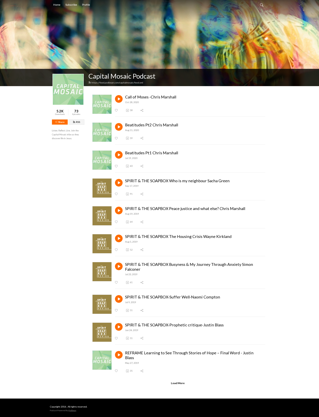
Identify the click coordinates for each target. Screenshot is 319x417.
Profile (86, 4)
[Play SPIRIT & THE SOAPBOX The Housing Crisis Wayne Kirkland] (119, 238)
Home (56, 4)
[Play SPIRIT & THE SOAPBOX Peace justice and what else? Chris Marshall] (119, 210)
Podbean (72, 410)
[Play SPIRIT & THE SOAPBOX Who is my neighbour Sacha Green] (119, 183)
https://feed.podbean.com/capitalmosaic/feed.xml (117, 82)
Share (61, 122)
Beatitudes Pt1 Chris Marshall (151, 152)
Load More (178, 383)
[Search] (262, 4)
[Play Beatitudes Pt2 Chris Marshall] (119, 127)
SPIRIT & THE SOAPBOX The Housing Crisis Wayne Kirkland (178, 236)
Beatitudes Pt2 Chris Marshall (151, 125)
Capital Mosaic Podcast (121, 76)
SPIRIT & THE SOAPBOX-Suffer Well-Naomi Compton (172, 297)
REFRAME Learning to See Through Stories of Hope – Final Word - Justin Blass (189, 355)
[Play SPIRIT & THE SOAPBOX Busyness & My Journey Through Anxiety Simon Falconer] (119, 266)
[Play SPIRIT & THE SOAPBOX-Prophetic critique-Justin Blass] (119, 327)
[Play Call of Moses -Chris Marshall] (119, 99)
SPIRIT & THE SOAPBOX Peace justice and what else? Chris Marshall (185, 208)
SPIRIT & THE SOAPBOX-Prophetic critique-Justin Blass (174, 325)
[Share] (142, 110)
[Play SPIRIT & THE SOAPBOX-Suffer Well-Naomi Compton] (119, 299)
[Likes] (116, 110)
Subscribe (71, 4)
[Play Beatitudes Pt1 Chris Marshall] (119, 155)
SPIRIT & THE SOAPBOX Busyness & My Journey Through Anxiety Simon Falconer (189, 267)
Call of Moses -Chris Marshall (150, 97)
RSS (78, 122)
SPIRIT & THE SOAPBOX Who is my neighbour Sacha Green (177, 180)
